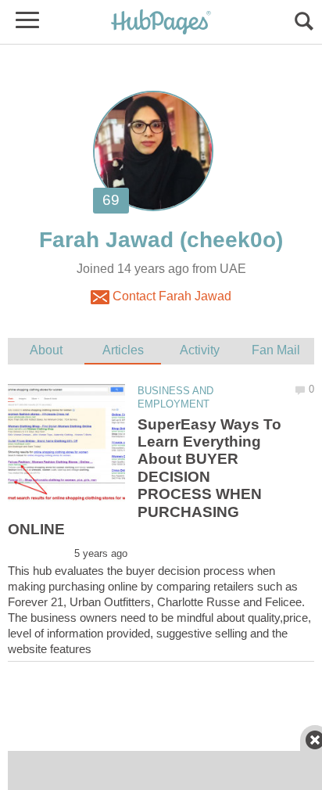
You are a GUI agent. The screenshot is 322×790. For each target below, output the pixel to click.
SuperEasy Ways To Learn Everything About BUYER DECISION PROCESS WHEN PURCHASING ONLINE (144, 476)
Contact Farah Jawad (170, 296)
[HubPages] (161, 23)
